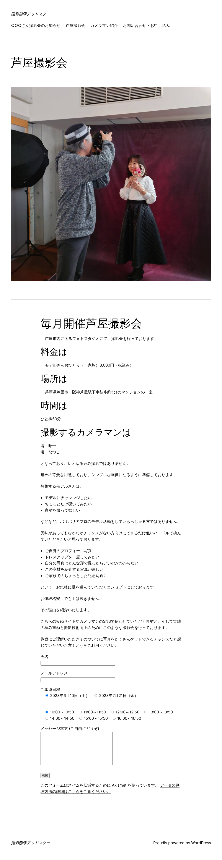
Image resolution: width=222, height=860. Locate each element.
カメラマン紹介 (104, 25)
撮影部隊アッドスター (30, 14)
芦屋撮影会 (75, 25)
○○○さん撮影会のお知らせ (35, 25)
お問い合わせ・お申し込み (146, 25)
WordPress (201, 843)
